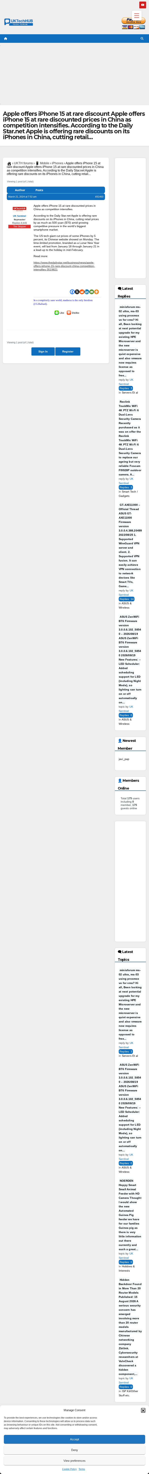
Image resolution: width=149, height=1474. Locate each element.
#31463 (99, 196)
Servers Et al (130, 392)
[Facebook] (72, 291)
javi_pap (124, 759)
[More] (96, 291)
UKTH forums (23, 163)
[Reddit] (82, 291)
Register (67, 351)
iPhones (57, 163)
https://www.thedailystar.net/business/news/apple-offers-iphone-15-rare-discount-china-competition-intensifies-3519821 (64, 266)
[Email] (91, 291)
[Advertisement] (74, 74)
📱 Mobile (42, 163)
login (56, 319)
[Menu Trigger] (137, 15)
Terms (82, 1469)
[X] (77, 291)
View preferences (74, 1460)
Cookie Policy (69, 1469)
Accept (74, 1439)
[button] (143, 1410)
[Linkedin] (86, 291)
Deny (74, 1450)
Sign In (43, 351)
